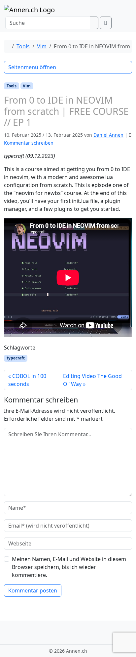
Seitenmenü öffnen (32, 67)
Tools (23, 46)
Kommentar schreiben (28, 143)
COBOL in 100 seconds (27, 380)
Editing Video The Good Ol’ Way (92, 380)
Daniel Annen (108, 135)
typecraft (16, 358)
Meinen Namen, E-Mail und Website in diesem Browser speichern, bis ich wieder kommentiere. (69, 567)
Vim (42, 46)
